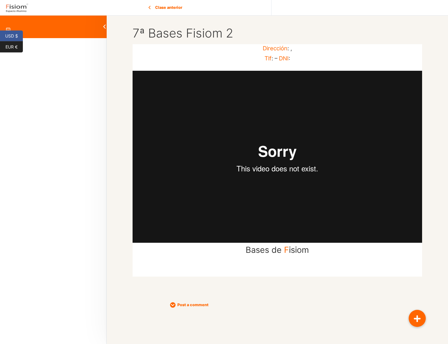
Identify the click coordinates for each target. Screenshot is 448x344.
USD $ (14, 35)
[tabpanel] (277, 160)
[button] (417, 318)
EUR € (14, 46)
